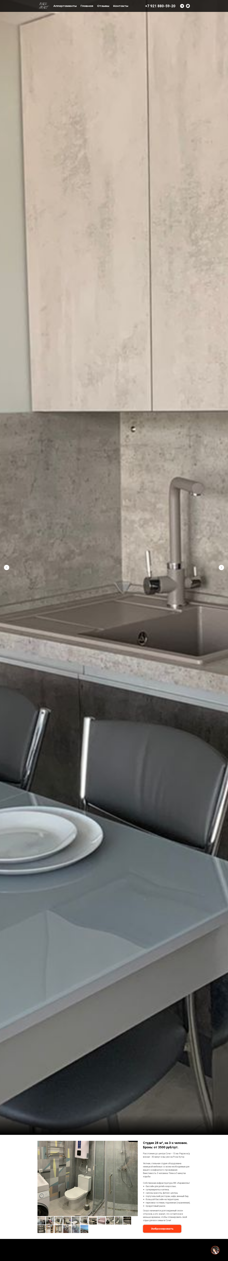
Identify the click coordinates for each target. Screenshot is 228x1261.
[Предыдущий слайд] (6, 567)
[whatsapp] (188, 6)
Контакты (120, 5)
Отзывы (103, 5)
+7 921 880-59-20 (160, 6)
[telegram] (182, 6)
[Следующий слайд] (221, 567)
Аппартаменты (65, 5)
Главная (87, 5)
